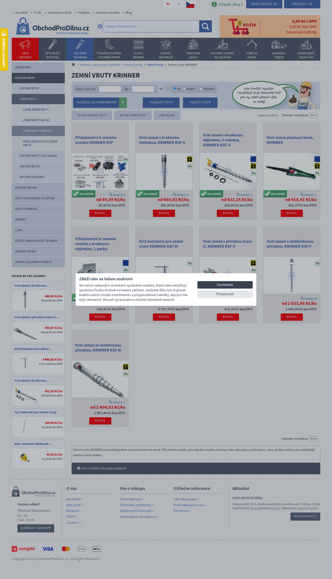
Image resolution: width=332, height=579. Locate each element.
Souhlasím (225, 284)
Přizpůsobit (225, 294)
